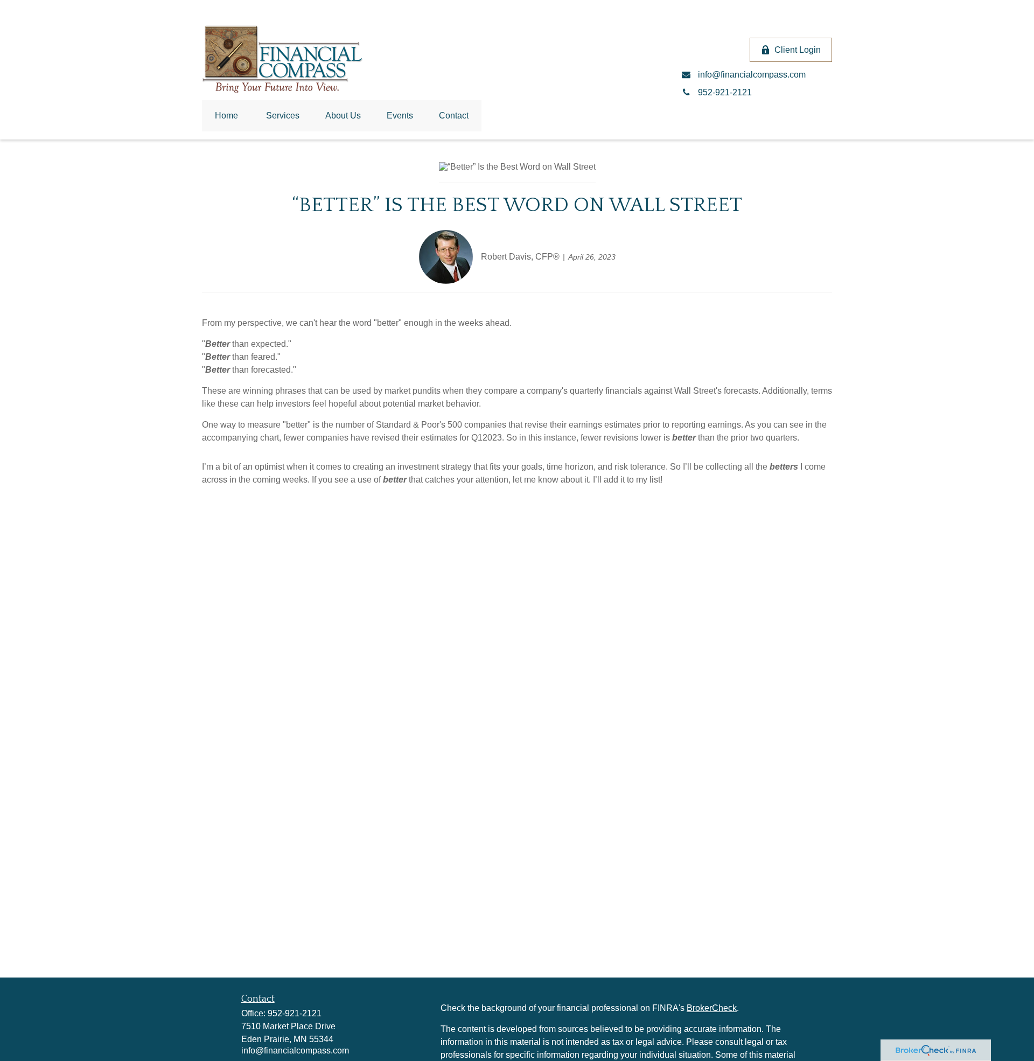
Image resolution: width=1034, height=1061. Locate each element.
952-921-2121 (295, 1013)
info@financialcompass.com (295, 1050)
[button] (226, 115)
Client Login (797, 49)
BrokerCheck (712, 1008)
